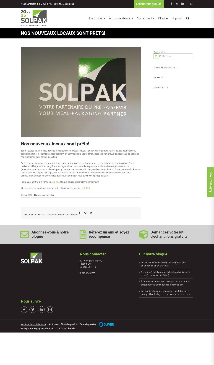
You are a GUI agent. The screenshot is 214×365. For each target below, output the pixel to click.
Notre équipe (39, 195)
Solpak (56, 182)
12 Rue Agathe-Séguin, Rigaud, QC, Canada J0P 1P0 (91, 263)
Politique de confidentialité (33, 324)
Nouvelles (50, 195)
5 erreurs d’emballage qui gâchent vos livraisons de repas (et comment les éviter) (165, 273)
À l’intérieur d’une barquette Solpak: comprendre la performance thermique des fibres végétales (165, 283)
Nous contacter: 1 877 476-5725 (36, 4)
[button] (187, 18)
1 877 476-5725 (87, 273)
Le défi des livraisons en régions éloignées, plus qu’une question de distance (163, 264)
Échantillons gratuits (148, 3)
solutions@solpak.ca (64, 4)
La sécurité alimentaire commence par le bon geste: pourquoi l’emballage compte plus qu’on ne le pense (166, 292)
